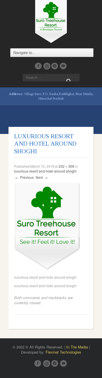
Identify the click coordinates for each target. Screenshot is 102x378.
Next (42, 177)
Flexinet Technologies (63, 352)
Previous (24, 177)
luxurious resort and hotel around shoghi (45, 171)
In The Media (77, 347)
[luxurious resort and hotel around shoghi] (47, 225)
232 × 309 (66, 166)
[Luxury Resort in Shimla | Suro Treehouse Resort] (51, 21)
